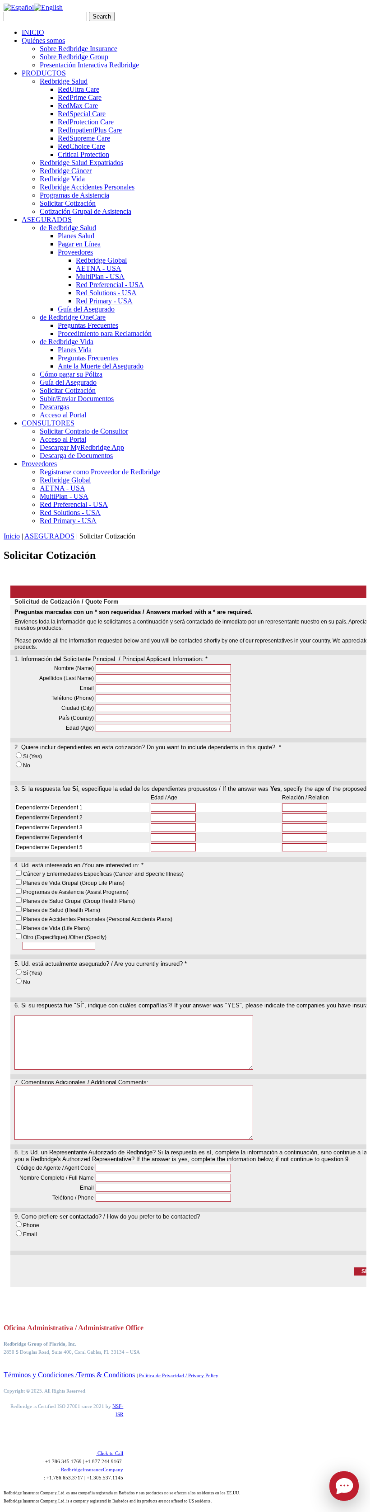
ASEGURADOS (47, 219)
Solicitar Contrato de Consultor (84, 431)
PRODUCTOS (44, 73)
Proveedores (75, 252)
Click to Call (109, 1453)
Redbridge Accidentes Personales (87, 187)
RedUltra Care (78, 89)
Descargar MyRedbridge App (82, 447)
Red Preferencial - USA (110, 284)
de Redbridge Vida (66, 341)
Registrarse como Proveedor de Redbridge (100, 472)
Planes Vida (75, 350)
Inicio (12, 536)
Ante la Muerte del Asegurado (100, 366)
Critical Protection (83, 154)
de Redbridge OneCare (73, 317)
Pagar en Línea (79, 244)
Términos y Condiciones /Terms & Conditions (69, 1375)
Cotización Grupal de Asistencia (85, 211)
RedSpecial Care (82, 114)
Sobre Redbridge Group (74, 57)
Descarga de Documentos (76, 455)
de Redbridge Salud (68, 228)
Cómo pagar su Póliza (71, 374)
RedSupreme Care (84, 138)
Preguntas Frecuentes (88, 325)
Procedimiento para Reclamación (105, 333)
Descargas (54, 407)
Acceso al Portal (63, 415)
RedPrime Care (80, 97)
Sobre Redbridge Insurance (78, 48)
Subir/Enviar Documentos (77, 398)
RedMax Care (78, 105)
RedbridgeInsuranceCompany (92, 1469)
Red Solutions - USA (106, 293)
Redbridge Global (101, 260)
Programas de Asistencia (74, 195)
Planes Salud (76, 236)
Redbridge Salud (64, 81)
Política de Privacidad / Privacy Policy (178, 1375)
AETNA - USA (98, 268)
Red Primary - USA (104, 301)
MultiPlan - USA (100, 276)
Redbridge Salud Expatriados (81, 162)
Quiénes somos (43, 40)
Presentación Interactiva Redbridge (89, 65)
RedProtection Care (86, 122)
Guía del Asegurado (86, 309)
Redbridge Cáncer (66, 171)
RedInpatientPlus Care (90, 130)
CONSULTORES (48, 423)
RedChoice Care (81, 146)
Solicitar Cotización (68, 203)
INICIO (33, 32)
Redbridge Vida (62, 179)
